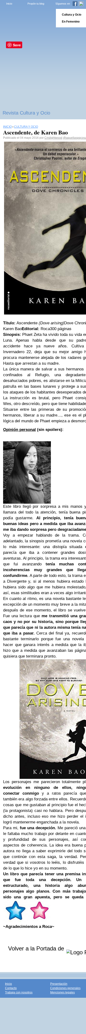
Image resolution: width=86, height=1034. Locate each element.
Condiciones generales (65, 988)
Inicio (9, 3)
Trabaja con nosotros (18, 992)
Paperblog (26, 18)
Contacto (11, 988)
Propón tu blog (35, 3)
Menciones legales (62, 992)
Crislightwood (53, 137)
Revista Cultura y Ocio (26, 112)
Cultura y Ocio (71, 14)
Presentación (58, 984)
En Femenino (71, 21)
